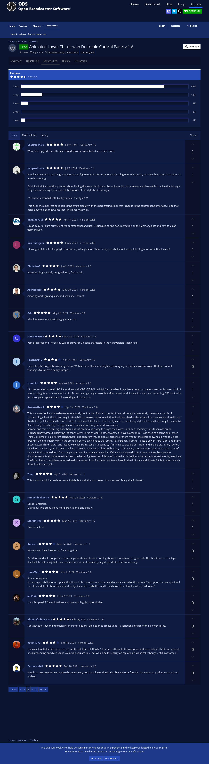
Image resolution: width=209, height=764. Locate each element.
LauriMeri (33, 572)
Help (181, 4)
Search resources (37, 34)
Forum (196, 4)
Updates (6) (32, 60)
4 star (16, 94)
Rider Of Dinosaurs (39, 619)
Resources (52, 25)
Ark (29, 313)
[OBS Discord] (168, 11)
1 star (16, 120)
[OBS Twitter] (174, 11)
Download (152, 4)
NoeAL (25, 52)
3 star (16, 103)
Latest (14, 135)
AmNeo (31, 544)
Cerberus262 (35, 666)
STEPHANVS (34, 520)
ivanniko (32, 383)
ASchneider (34, 289)
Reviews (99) (50, 60)
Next (42, 689)
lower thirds (72, 52)
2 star (16, 111)
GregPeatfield (35, 144)
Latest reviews (18, 34)
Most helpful (29, 135)
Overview (16, 60)
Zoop (30, 474)
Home (134, 4)
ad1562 (31, 596)
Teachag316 (34, 359)
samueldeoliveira (38, 497)
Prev (14, 689)
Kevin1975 (33, 642)
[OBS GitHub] (179, 11)
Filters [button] (193, 135)
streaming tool (87, 52)
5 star (16, 86)
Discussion (81, 60)
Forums (23, 25)
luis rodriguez (35, 243)
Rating (44, 135)
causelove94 (35, 336)
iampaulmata (35, 168)
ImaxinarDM (35, 219)
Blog (169, 4)
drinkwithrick (36, 407)
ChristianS (33, 266)
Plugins (36, 25)
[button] (29, 26)
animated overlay (56, 52)
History (66, 60)
